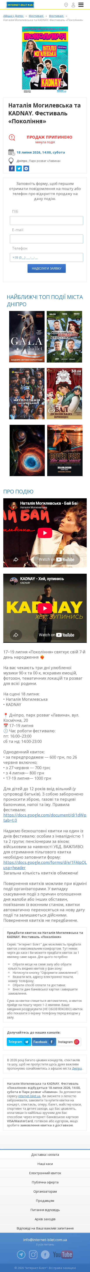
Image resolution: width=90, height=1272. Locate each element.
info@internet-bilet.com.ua (45, 1239)
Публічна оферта (45, 1182)
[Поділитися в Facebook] (12, 168)
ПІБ (15, 211)
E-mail (17, 229)
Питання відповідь (45, 1210)
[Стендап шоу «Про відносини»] (64, 337)
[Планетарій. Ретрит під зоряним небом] (27, 450)
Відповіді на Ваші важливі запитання (45, 1228)
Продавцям (45, 1200)
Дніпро (77, 1068)
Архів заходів (45, 1219)
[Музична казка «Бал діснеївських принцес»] (64, 393)
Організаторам (45, 1191)
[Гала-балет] (27, 336)
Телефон (20, 248)
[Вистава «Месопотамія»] (27, 393)
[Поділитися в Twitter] (19, 168)
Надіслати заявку (46, 268)
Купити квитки (27, 356)
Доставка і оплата (45, 1154)
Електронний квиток (45, 1173)
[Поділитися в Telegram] (26, 168)
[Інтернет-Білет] (21, 5)
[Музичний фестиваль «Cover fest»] (65, 450)
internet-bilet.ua (29, 1096)
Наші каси (45, 1163)
